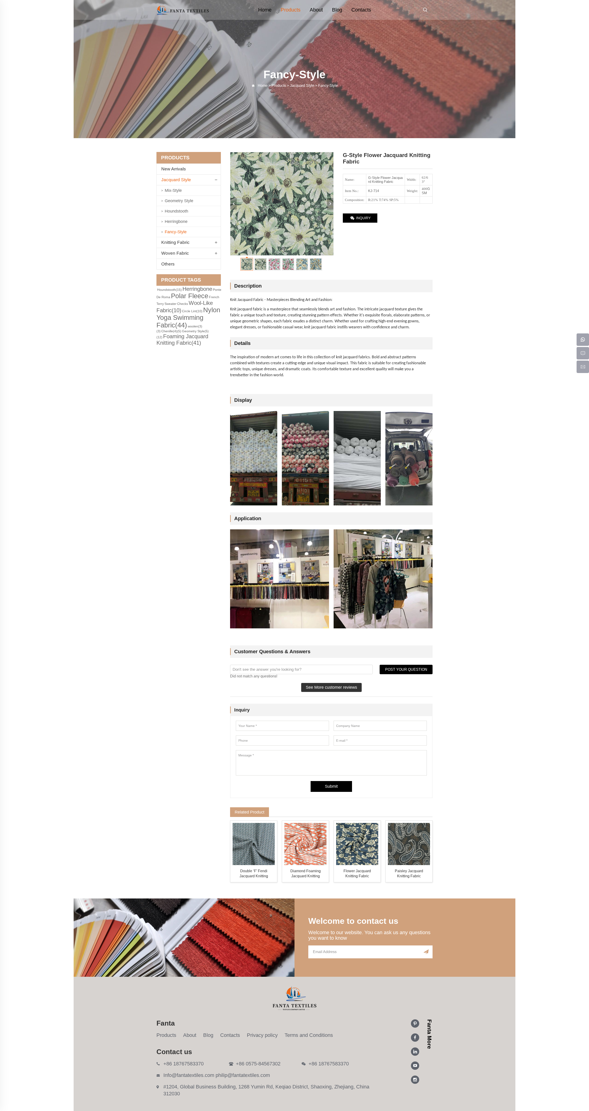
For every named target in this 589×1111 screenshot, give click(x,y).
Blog (337, 10)
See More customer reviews (331, 687)
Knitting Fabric (175, 242)
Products (290, 10)
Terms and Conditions (309, 1035)
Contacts (361, 10)
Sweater (170, 304)
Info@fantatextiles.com (188, 1075)
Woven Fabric (175, 253)
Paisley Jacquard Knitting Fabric (409, 873)
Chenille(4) (171, 331)
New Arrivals (175, 168)
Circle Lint (192, 311)
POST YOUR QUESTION (406, 669)
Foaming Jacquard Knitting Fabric (182, 339)
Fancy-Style (176, 232)
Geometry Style (179, 200)
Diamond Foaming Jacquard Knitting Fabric (305, 874)
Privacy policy (262, 1035)
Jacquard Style (176, 179)
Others (168, 264)
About (316, 10)
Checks (182, 304)
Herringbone (176, 221)
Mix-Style (173, 190)
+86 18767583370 (183, 1064)
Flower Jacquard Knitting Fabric (357, 873)
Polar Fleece (189, 296)
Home (264, 10)
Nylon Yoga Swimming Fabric (188, 317)
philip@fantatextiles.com (243, 1075)
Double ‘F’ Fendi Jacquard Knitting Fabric (254, 874)
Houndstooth (176, 211)
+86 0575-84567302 (258, 1064)
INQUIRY (363, 218)
